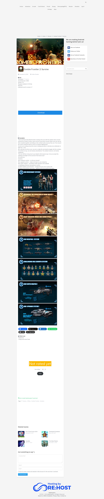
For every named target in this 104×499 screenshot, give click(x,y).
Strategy (50, 9)
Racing (53, 6)
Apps (55, 9)
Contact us (63, 496)
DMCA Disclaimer (48, 496)
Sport (83, 6)
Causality (27, 441)
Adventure (27, 6)
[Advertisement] (52, 24)
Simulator (77, 6)
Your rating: (37, 369)
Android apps (69, 73)
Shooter (71, 6)
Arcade (34, 6)
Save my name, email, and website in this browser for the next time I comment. (38, 471)
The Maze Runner (53, 441)
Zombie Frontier (35, 401)
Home (38, 36)
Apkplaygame (52, 492)
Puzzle (48, 6)
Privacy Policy (56, 496)
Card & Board (41, 6)
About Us (40, 496)
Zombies (42, 401)
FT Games (26, 79)
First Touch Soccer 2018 (31, 431)
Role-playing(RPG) (62, 6)
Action (21, 6)
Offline (28, 401)
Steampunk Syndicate (54, 431)
